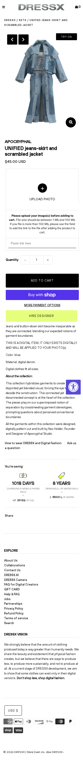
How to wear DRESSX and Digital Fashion (33, 443)
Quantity (12, 259)
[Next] (23, 39)
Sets (23, 20)
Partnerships (13, 603)
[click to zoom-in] (71, 122)
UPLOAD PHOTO (42, 209)
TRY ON (66, 36)
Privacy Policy (13, 608)
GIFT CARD (12, 589)
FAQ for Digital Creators (21, 584)
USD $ (13, 710)
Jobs (7, 599)
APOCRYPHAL (18, 141)
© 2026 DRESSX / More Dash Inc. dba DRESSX (32, 752)
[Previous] (12, 39)
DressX (10, 20)
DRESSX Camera (15, 580)
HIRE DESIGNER (41, 316)
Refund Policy (14, 613)
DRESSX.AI (11, 575)
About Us (11, 560)
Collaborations (14, 565)
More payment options (42, 305)
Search (9, 623)
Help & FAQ (12, 594)
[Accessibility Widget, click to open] (73, 387)
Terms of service (16, 618)
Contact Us (12, 570)
